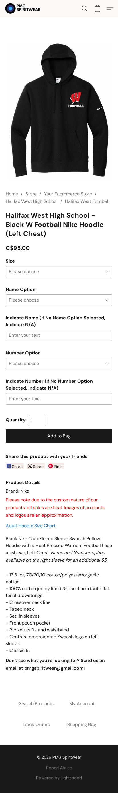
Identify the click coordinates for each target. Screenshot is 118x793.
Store (31, 194)
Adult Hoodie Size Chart (31, 526)
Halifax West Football (87, 201)
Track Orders (36, 724)
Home (12, 194)
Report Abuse (59, 767)
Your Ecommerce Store (68, 194)
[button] (24, 8)
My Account (82, 704)
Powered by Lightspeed (59, 777)
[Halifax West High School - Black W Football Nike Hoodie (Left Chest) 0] (59, 110)
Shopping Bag (81, 724)
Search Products (36, 704)
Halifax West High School (32, 201)
